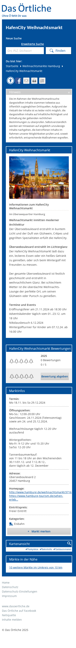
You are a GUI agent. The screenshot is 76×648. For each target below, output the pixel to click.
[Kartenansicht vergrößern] (69, 544)
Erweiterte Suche (32, 44)
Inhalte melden (12, 619)
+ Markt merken (39, 531)
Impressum (9, 596)
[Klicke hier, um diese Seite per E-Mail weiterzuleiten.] (26, 81)
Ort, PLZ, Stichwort (7, 44)
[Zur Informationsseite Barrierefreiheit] (10, 80)
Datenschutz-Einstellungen (19, 591)
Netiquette (9, 615)
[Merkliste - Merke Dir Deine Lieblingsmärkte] (42, 81)
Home (6, 582)
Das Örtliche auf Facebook (19, 611)
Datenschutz (10, 587)
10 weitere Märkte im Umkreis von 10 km (35, 567)
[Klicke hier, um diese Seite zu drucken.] (34, 81)
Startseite (12, 66)
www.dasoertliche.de (15, 606)
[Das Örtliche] (28, 6)
